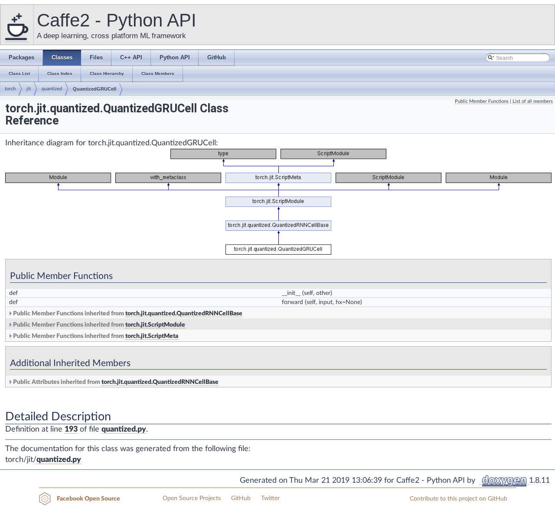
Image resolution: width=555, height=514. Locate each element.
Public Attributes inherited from (115, 382)
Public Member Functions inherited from (127, 314)
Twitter (270, 498)
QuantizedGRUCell (94, 89)
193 (71, 429)
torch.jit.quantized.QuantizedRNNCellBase (183, 314)
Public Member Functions (482, 101)
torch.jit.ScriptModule (155, 325)
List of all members (533, 101)
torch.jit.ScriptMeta (151, 336)
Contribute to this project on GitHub (458, 499)
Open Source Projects (192, 498)
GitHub (241, 498)
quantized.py (123, 429)
